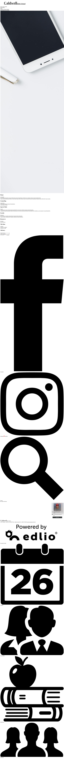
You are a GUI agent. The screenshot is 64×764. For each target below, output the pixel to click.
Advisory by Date (3, 228)
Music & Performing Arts (15, 210)
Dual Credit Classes (15, 198)
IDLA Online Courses (22, 198)
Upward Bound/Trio (47, 210)
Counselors (2, 210)
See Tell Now (7, 10)
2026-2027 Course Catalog (46, 198)
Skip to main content (3, 6)
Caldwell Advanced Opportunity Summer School (34, 198)
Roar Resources (2, 222)
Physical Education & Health (23, 210)
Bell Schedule (2, 10)
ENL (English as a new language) (38, 210)
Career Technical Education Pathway (6, 198)
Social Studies (30, 210)
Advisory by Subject (3, 227)
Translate (7, 234)
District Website (6, 9)
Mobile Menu (2, 7)
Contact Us (2, 9)
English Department (7, 210)
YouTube (6, 436)
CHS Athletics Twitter (3, 204)
